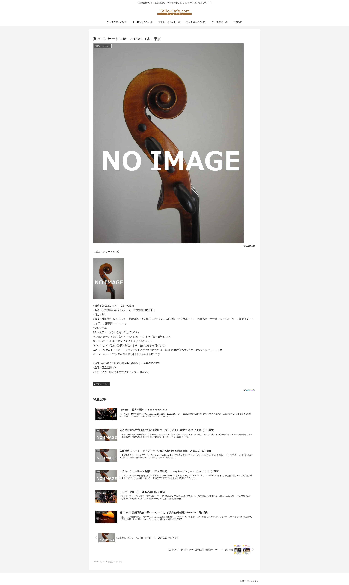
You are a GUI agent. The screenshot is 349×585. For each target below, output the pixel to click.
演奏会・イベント (102, 384)
